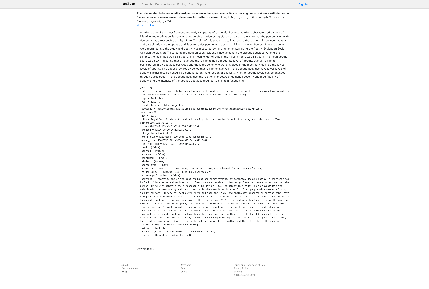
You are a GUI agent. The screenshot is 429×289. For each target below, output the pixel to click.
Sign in (303, 4)
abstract (141, 25)
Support (202, 4)
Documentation (165, 4)
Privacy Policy (241, 268)
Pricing (181, 4)
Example (147, 4)
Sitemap (238, 271)
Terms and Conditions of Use (249, 265)
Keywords (186, 265)
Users (184, 271)
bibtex (152, 25)
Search (184, 268)
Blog (191, 4)
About (124, 265)
